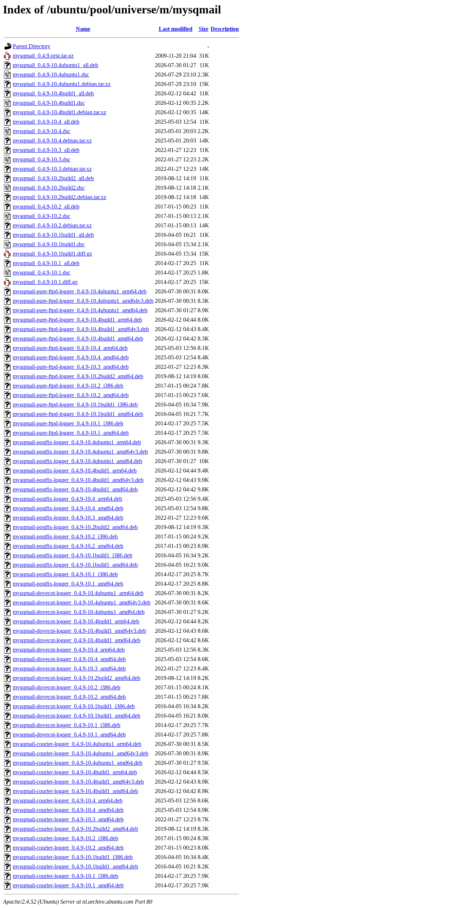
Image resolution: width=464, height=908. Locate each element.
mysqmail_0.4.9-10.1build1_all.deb (53, 235)
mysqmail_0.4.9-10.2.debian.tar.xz (52, 225)
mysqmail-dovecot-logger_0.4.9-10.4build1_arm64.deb (76, 621)
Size (203, 29)
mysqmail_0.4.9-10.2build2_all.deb (53, 178)
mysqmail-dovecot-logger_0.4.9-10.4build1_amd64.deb (76, 640)
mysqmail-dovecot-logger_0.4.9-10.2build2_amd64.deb (76, 678)
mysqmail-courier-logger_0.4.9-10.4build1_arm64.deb (75, 772)
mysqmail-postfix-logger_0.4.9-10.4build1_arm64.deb (75, 470)
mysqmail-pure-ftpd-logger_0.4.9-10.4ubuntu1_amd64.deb (80, 310)
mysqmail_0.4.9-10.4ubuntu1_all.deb (55, 65)
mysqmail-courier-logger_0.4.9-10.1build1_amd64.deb (75, 866)
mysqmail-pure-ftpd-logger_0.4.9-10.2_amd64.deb (71, 395)
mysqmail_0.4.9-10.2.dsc (41, 216)
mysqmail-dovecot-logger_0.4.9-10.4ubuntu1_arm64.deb (78, 593)
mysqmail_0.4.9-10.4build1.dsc (49, 103)
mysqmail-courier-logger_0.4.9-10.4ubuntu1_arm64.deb (77, 744)
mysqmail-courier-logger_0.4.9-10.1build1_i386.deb (73, 857)
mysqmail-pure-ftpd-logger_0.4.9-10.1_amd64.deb (71, 433)
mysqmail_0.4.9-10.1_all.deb (46, 263)
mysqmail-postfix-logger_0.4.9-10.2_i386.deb (65, 536)
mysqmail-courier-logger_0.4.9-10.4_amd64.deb (68, 810)
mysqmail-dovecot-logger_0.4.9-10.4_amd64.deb (69, 659)
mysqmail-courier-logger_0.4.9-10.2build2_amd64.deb (75, 829)
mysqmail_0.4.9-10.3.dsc (41, 159)
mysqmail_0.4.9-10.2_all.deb (46, 206)
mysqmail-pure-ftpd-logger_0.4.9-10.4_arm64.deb (70, 348)
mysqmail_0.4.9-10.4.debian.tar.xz (52, 140)
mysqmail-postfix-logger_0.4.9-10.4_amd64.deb (68, 508)
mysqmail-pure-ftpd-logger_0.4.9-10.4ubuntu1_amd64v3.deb (83, 301)
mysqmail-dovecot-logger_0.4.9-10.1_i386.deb (66, 725)
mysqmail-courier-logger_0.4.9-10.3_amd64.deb (68, 819)
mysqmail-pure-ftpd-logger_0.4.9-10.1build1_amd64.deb (78, 414)
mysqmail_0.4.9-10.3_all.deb (46, 150)
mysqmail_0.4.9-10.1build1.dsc (49, 244)
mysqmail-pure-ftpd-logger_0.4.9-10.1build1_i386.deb (75, 404)
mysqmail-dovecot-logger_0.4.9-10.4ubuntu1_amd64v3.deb (81, 602)
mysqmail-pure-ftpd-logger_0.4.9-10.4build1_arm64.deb (77, 320)
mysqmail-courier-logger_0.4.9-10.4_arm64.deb (68, 800)
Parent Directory (31, 46)
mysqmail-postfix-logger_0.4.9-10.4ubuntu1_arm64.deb (77, 442)
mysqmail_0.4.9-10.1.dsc (41, 272)
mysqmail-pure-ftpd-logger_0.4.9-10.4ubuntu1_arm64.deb (79, 291)
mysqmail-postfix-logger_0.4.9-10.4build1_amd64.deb (75, 489)
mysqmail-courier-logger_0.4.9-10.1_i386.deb (65, 876)
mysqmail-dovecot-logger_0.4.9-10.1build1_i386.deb (74, 706)
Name (83, 29)
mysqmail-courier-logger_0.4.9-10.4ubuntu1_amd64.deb (77, 763)
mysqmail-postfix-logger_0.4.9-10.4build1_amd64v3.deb (78, 480)
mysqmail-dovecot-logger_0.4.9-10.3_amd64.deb (69, 668)
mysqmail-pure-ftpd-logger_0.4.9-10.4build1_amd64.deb (78, 338)
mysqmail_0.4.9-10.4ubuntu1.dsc (51, 74)
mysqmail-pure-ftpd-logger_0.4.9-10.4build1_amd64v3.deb (81, 329)
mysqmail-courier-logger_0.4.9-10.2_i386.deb (65, 838)
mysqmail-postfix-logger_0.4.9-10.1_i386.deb (65, 574)
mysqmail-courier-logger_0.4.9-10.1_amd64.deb (68, 885)
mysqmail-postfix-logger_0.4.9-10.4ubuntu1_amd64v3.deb (80, 452)
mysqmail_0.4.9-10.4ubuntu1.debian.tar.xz (62, 84)
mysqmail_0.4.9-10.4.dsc (41, 131)
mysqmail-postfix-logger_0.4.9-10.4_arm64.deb (67, 499)
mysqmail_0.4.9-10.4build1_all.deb (53, 93)
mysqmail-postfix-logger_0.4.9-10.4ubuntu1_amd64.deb (77, 461)
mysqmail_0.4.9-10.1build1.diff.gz (52, 254)
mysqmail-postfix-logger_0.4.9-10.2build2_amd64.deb (75, 527)
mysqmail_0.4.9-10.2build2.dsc (49, 188)
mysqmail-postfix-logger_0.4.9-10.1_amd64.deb (68, 584)
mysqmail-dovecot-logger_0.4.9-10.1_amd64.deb (69, 734)
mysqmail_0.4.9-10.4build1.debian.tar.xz (59, 112)
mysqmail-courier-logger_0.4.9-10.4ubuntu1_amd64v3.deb (80, 753)
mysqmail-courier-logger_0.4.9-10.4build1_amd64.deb (75, 791)
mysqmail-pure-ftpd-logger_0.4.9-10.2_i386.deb (68, 386)
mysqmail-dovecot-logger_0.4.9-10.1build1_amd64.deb (76, 716)
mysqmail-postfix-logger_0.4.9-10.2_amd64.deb (68, 546)
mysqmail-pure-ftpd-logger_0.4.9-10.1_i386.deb (68, 423)
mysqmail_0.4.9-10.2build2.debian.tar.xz (59, 197)
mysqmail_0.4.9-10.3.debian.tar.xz (52, 169)
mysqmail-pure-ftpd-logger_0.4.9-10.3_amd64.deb (71, 367)
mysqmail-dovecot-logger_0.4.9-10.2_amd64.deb (69, 697)
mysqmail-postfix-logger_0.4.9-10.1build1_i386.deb (72, 555)
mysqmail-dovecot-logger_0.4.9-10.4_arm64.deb (69, 650)
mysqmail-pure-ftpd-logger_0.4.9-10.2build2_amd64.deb (78, 376)
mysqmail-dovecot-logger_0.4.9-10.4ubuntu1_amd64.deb (79, 612)
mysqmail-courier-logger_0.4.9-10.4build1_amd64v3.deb (78, 782)
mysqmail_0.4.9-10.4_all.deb (46, 122)
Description (225, 29)
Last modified (175, 29)
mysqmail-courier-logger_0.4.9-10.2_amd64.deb (68, 848)
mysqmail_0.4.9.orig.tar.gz (43, 56)
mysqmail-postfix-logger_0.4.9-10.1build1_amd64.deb (75, 565)
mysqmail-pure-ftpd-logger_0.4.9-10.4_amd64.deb (71, 357)
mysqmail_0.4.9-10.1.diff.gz (45, 282)
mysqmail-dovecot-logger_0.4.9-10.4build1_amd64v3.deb (79, 631)
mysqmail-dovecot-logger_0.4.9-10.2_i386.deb (66, 687)
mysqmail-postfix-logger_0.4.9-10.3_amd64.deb (68, 518)
